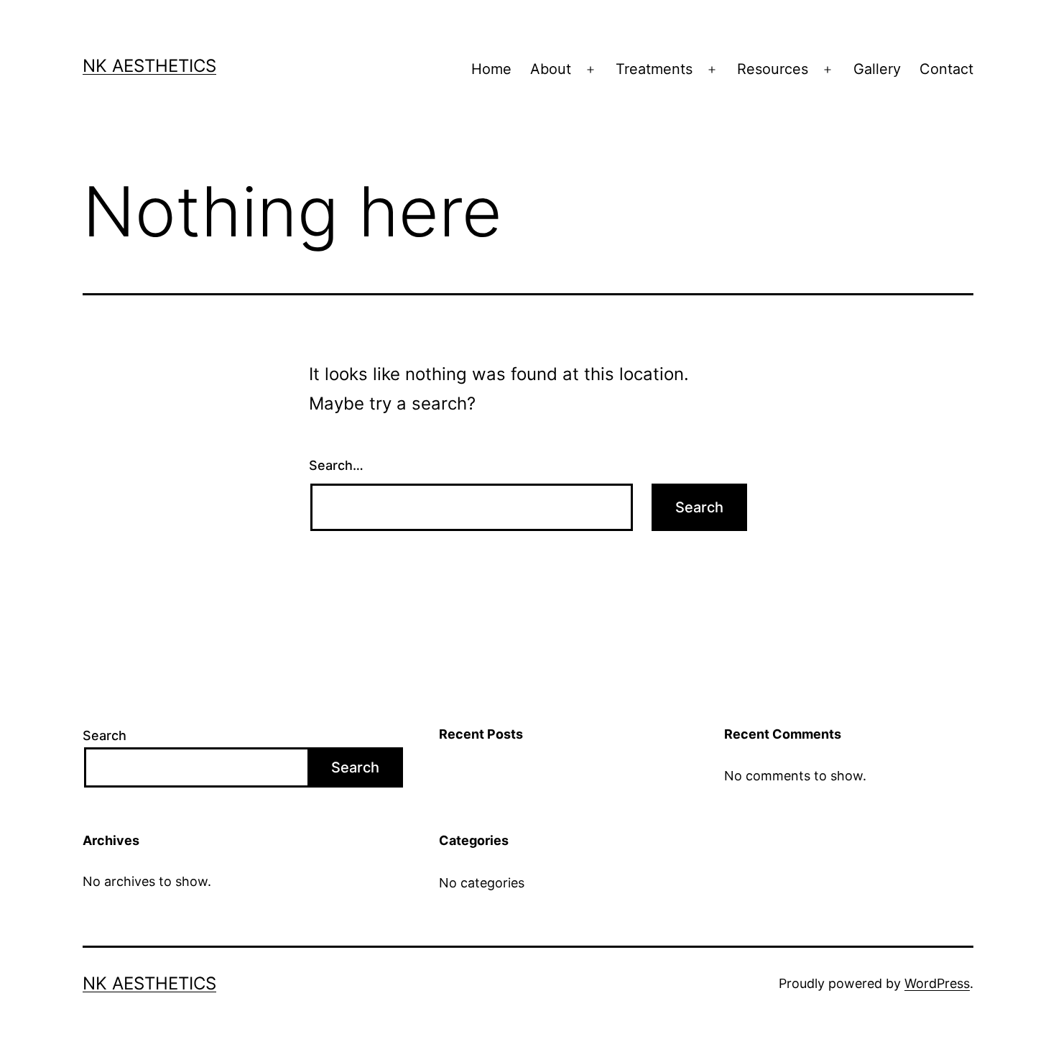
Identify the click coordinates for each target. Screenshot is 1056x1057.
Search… (336, 465)
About (550, 69)
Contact (946, 69)
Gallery (877, 69)
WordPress (937, 983)
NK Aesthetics (149, 65)
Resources (772, 69)
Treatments (654, 69)
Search (104, 735)
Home (491, 69)
